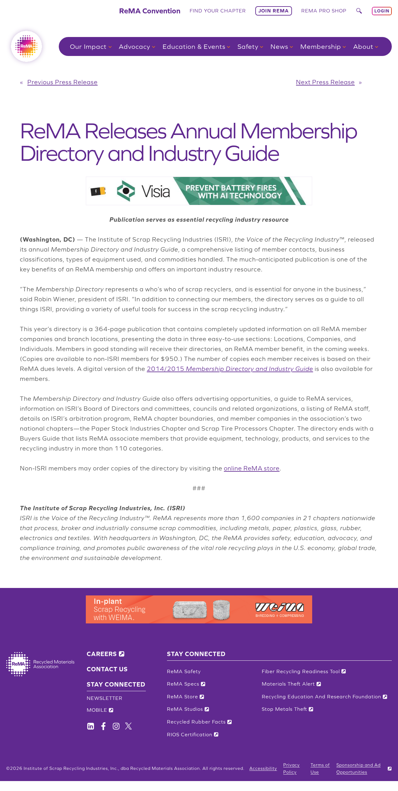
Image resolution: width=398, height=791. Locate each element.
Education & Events (194, 46)
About (363, 46)
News (279, 46)
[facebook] (91, 726)
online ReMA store (252, 468)
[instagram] (116, 726)
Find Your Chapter (218, 10)
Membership (320, 46)
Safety (248, 46)
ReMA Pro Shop (323, 10)
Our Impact (88, 46)
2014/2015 (230, 368)
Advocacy (134, 46)
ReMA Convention (149, 11)
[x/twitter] (128, 726)
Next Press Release (325, 82)
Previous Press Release (62, 82)
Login (381, 10)
